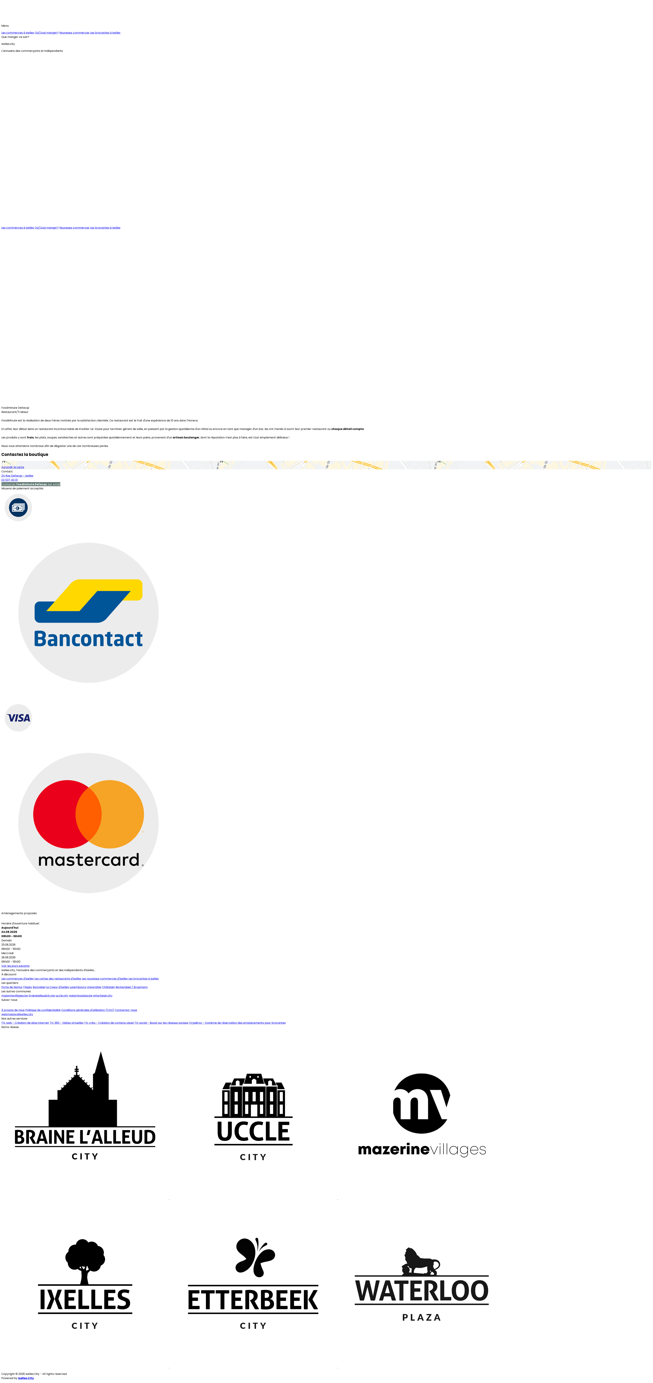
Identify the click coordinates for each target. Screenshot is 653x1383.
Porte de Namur (12, 987)
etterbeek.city (102, 996)
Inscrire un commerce (17, 1005)
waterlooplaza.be (81, 996)
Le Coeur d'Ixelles (57, 987)
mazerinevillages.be (14, 996)
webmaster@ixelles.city (17, 1014)
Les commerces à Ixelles (17, 33)
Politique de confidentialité (43, 1010)
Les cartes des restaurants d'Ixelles (57, 979)
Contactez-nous (126, 1010)
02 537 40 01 (9, 480)
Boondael (39, 987)
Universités (94, 987)
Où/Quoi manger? (47, 33)
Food (37, 402)
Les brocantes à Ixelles (105, 33)
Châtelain (108, 987)
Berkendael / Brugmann (132, 987)
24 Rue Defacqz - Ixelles (17, 476)
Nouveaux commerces (74, 33)
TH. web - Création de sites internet (25, 1023)
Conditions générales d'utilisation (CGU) (87, 1010)
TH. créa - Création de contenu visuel (109, 1023)
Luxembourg (78, 987)
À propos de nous (13, 1010)
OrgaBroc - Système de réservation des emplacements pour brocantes (237, 1023)
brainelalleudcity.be (42, 996)
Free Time (52, 402)
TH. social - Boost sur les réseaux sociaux (161, 1023)
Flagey (27, 987)
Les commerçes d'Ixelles (17, 979)
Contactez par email (30, 484)
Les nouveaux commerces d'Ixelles (105, 979)
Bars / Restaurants (16, 402)
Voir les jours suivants (15, 966)
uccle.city (62, 996)
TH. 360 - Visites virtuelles (66, 1023)
